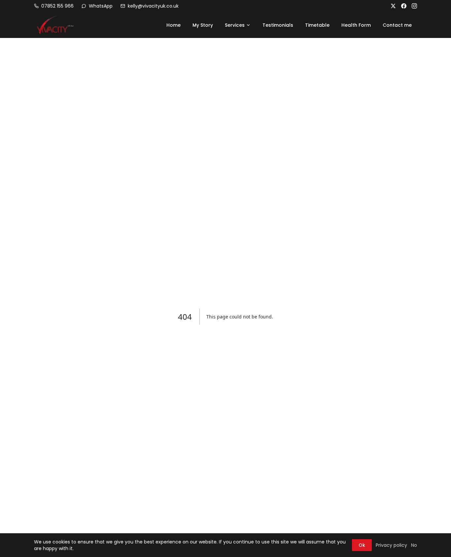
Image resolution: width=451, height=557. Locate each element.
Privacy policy (391, 545)
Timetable (317, 25)
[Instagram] (414, 6)
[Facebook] (403, 6)
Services (235, 25)
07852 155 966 (57, 6)
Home (173, 25)
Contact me (397, 25)
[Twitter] (393, 6)
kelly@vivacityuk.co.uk (153, 6)
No (414, 545)
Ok (362, 545)
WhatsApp (101, 6)
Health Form (356, 25)
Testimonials (277, 25)
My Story (202, 25)
